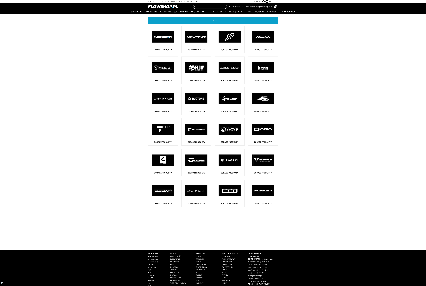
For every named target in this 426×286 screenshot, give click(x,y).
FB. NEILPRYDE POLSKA (257, 281)
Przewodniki (175, 280)
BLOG (181, 2)
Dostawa (174, 267)
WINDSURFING (151, 12)
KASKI (219, 12)
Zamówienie (175, 259)
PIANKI (211, 12)
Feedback (226, 280)
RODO (198, 262)
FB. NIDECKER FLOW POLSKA (259, 284)
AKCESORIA (259, 12)
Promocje (174, 272)
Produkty (153, 253)
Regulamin (200, 259)
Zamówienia (227, 262)
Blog (224, 272)
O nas (198, 256)
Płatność (174, 262)
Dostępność (175, 256)
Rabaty (225, 275)
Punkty (225, 278)
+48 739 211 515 (261, 270)
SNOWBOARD (136, 12)
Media (224, 283)
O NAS (161, 2)
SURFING (184, 12)
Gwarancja (201, 264)
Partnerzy (200, 270)
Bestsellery (175, 278)
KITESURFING (165, 12)
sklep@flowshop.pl (263, 7)
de (277, 1)
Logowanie (226, 256)
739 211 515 (250, 7)
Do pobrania (227, 267)
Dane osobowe (228, 259)
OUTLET (151, 264)
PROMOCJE (272, 12)
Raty (172, 264)
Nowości (174, 275)
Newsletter (227, 264)
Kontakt (199, 283)
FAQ (197, 272)
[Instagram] (266, 1)
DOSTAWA (171, 2)
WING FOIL (195, 12)
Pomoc (199, 275)
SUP (175, 12)
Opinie (224, 270)
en (273, 1)
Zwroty (173, 270)
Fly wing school (287, 12)
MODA (249, 12)
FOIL (204, 12)
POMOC (189, 2)
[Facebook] (263, 1)
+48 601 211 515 (261, 273)
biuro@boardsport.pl (255, 278)
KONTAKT (151, 2)
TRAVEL (240, 12)
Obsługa (199, 278)
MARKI (198, 2)
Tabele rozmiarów (178, 283)
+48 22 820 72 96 (238, 7)
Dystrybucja (201, 267)
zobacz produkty (163, 50)
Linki (198, 280)
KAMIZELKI (229, 12)
